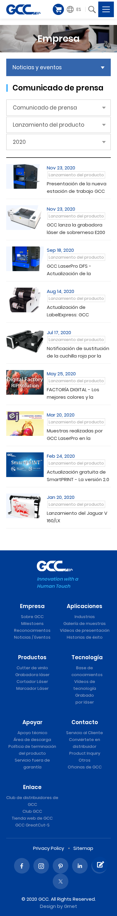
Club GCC (32, 811)
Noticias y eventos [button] (37, 67)
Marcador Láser (32, 688)
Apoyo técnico (32, 733)
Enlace (32, 787)
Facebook (22, 866)
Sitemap (83, 848)
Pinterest (60, 866)
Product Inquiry (84, 753)
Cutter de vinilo (32, 668)
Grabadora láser (32, 675)
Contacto (84, 722)
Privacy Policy (48, 848)
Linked (80, 866)
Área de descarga (32, 740)
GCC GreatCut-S (32, 825)
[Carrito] (58, 9)
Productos (32, 657)
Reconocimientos (32, 630)
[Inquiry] (100, 864)
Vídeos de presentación (85, 630)
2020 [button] (19, 142)
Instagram (41, 866)
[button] (75, 9)
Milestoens (32, 623)
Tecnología (87, 657)
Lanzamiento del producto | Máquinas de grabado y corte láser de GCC (23, 9)
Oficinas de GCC (85, 767)
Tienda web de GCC (32, 818)
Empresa (32, 606)
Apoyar (32, 722)
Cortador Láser (32, 682)
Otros (84, 760)
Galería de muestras (84, 623)
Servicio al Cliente (84, 733)
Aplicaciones (84, 606)
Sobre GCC (32, 617)
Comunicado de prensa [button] (45, 107)
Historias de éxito (85, 637)
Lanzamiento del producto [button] (48, 125)
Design (48, 906)
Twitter (60, 881)
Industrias (85, 617)
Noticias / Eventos (32, 637)
